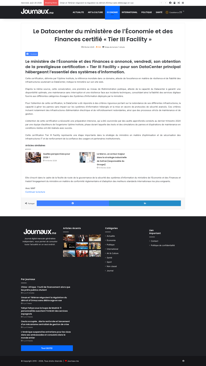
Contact (154, 241)
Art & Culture (95, 12)
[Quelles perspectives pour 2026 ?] (33, 157)
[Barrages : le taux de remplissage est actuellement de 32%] (69, 253)
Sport (109, 262)
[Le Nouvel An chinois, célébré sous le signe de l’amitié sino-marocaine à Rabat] (82, 253)
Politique (146, 12)
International (129, 12)
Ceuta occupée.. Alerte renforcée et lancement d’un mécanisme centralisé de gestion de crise (45, 323)
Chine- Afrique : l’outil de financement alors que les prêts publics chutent (45, 288)
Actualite (78, 12)
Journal (110, 271)
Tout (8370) (47, 348)
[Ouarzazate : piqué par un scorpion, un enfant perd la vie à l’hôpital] (95, 238)
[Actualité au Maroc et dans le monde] (37, 12)
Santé (159, 12)
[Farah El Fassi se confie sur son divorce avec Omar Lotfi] (82, 238)
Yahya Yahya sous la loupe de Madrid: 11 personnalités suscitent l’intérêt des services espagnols (44, 311)
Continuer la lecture (35, 192)
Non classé (112, 266)
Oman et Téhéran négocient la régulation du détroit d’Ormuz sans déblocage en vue (97, 3)
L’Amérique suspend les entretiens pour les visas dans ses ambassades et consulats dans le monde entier (46, 334)
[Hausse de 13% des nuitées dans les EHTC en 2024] (82, 245)
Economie (112, 12)
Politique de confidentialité (163, 245)
